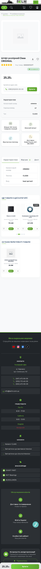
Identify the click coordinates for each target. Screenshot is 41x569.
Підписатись (21, 561)
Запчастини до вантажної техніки (18, 449)
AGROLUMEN (11, 480)
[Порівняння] (18, 228)
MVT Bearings (11, 475)
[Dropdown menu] (35, 2)
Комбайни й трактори (18, 13)
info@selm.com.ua (12, 391)
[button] (16, 234)
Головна (5, 13)
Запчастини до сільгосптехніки (17, 454)
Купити (25, 566)
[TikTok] (27, 347)
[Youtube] (14, 347)
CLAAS (35, 114)
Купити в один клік (10, 85)
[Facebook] (23, 347)
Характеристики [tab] (11, 160)
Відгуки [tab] (25, 160)
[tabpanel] (20, 174)
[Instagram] (18, 347)
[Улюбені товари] (30, 7)
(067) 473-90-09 (21, 379)
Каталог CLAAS (10, 444)
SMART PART (11, 470)
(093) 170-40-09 (21, 381)
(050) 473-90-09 (21, 384)
